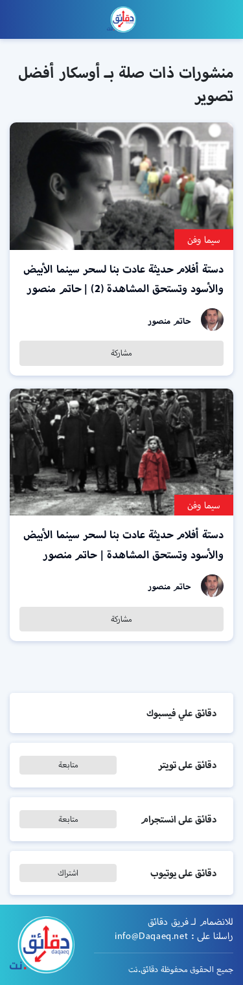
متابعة (68, 764)
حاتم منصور (169, 320)
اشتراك (68, 872)
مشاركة (121, 352)
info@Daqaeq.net (151, 935)
